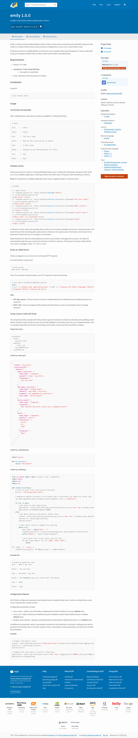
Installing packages (49, 677)
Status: (20, 687)
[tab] (17, 37)
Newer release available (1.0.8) (114, 68)
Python (106, 151)
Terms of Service (114, 677)
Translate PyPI (91, 682)
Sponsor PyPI (91, 685)
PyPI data (105, 61)
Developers (108, 123)
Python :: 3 (108, 156)
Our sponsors (69, 688)
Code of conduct (114, 682)
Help (94, 4)
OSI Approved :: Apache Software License (112, 130)
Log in (109, 4)
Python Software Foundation (19, 678)
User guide (46, 682)
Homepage (107, 48)
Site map (105, 735)
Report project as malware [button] (114, 176)
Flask (20, 256)
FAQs (44, 688)
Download (107, 52)
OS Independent (110, 145)
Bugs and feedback (93, 677)
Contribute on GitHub (94, 680)
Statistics (68, 682)
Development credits (93, 688)
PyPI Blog (68, 677)
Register (117, 4)
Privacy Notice (113, 685)
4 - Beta (106, 116)
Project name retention (50, 685)
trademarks (51, 735)
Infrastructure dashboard (73, 680)
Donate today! (15, 692)
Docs (101, 4)
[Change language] (125, 4)
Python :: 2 (108, 153)
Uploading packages (49, 680)
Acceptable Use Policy (116, 688)
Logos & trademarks (71, 685)
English (106, 138)
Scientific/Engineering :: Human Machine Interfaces (115, 163)
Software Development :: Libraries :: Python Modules (114, 168)
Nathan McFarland (113, 93)
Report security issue (116, 680)
